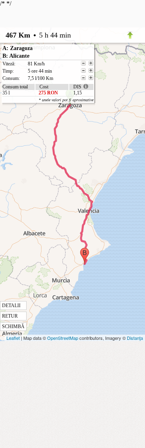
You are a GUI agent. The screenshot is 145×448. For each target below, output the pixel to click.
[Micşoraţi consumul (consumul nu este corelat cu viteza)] (83, 77)
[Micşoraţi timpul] (83, 70)
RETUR (10, 316)
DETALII (11, 305)
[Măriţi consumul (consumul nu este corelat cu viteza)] (91, 77)
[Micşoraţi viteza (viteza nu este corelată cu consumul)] (83, 63)
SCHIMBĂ (13, 326)
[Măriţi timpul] (91, 70)
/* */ (46, 164)
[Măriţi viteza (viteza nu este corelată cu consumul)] (91, 63)
